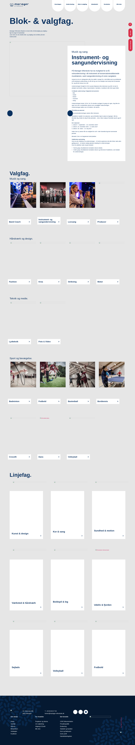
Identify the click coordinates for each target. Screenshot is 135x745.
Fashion (13, 282)
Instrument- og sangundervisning (47, 220)
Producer (101, 222)
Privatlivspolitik (64, 724)
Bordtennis (102, 401)
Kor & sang (59, 531)
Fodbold (42, 401)
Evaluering (63, 726)
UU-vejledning (39, 724)
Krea (41, 282)
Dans (41, 457)
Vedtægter (14, 731)
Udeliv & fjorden (103, 605)
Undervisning (70, 4)
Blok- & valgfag (82, 4)
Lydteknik (13, 342)
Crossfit (13, 457)
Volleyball (72, 457)
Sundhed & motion (104, 530)
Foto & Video (45, 342)
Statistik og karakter (66, 729)
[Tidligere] (10, 113)
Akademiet (94, 4)
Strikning (72, 282)
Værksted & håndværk (24, 603)
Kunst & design (20, 533)
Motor (100, 282)
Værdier (13, 724)
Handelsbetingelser (66, 736)
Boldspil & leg (60, 602)
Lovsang (72, 222)
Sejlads (16, 667)
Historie (13, 726)
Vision (12, 721)
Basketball (73, 401)
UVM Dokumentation (66, 721)
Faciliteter (14, 734)
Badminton (14, 401)
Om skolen (107, 4)
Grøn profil (63, 734)
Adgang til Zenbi (40, 726)
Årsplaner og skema (41, 721)
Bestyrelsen (14, 729)
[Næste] (70, 113)
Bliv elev (119, 4)
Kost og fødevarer (65, 731)
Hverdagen (58, 4)
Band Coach (15, 222)
